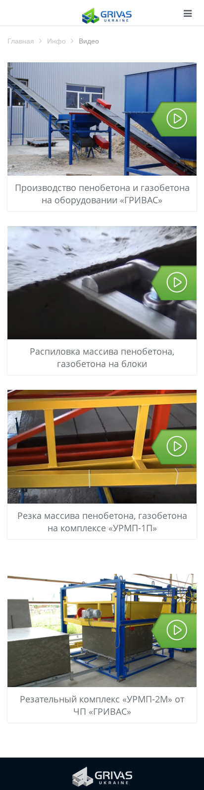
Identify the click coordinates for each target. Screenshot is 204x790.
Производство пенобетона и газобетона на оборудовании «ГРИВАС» (102, 194)
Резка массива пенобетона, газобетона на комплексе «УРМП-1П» (102, 522)
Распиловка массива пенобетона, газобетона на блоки (102, 357)
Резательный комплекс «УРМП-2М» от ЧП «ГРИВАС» (102, 705)
